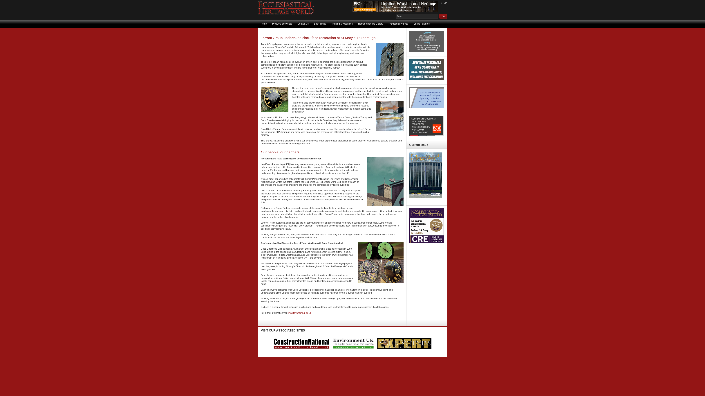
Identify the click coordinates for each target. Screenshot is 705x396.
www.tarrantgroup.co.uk (299, 313)
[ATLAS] (426, 107)
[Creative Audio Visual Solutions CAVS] (426, 79)
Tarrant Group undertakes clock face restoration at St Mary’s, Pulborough (318, 38)
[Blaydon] (426, 135)
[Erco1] (395, 11)
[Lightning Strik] (426, 51)
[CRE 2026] (426, 242)
